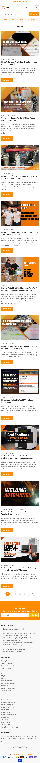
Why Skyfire (5, 676)
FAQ (2, 673)
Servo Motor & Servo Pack (9, 727)
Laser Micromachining (8, 688)
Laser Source (5, 710)
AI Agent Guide (6, 690)
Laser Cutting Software (8, 714)
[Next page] (32, 594)
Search (35, 14)
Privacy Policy (5, 661)
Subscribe (34, 615)
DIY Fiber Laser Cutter (8, 683)
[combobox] (20, 14)
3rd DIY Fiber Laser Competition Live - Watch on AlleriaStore (20, 19)
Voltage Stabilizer (6, 724)
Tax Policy (4, 671)
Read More (6, 80)
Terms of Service (6, 663)
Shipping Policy (6, 668)
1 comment (22, 509)
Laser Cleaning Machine (8, 705)
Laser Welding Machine (8, 702)
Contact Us (4, 686)
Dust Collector (5, 722)
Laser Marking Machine (8, 707)
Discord (3, 678)
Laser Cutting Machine (8, 700)
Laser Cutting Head (7, 712)
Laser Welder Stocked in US (20, 1)
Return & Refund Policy (8, 666)
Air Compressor (6, 719)
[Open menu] (37, 7)
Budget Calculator (6, 681)
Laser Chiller (5, 717)
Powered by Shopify (26, 754)
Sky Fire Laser (16, 754)
